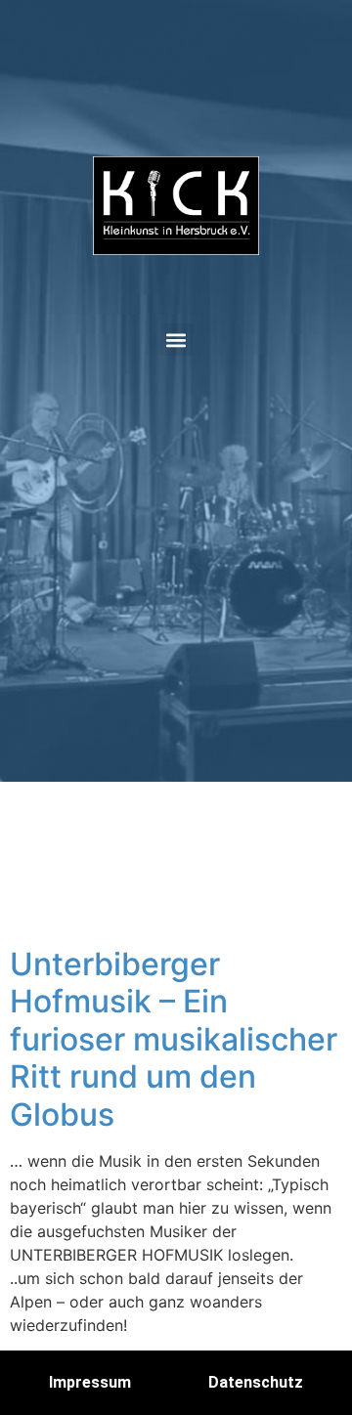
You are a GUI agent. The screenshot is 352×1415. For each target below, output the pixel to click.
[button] (176, 339)
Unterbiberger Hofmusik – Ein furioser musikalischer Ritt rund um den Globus (173, 1039)
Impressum (90, 1382)
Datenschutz (255, 1382)
